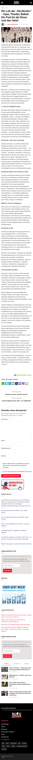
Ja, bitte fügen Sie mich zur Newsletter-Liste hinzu (17, 471)
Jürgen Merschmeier (12, 24)
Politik (3, 726)
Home (2, 7)
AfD (3, 743)
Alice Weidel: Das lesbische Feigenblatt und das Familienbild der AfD (20, 684)
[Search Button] (31, 2)
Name (3, 440)
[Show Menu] (2, 2)
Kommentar (5, 419)
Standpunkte (5, 737)
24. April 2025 (24, 24)
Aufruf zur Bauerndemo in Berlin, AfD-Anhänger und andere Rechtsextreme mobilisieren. (20, 693)
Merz (8, 746)
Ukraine (4, 749)
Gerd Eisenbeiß (5, 627)
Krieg (3, 746)
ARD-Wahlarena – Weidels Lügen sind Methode (20, 676)
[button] (3, 757)
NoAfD (13, 746)
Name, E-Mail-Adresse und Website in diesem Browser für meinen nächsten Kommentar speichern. (16, 465)
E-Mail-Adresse (6, 448)
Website (3, 456)
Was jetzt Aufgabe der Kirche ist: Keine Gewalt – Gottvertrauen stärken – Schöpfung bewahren (15, 629)
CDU (7, 743)
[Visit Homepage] (16, 2)
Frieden (24, 743)
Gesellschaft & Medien (7, 732)
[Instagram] (23, 383)
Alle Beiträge (5, 724)
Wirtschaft (4, 729)
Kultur (6, 7)
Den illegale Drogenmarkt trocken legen (19, 624)
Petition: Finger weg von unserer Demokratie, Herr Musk (16, 544)
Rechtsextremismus (22, 746)
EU (19, 743)
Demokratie (13, 743)
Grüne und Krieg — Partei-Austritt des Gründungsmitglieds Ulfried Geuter (20, 668)
